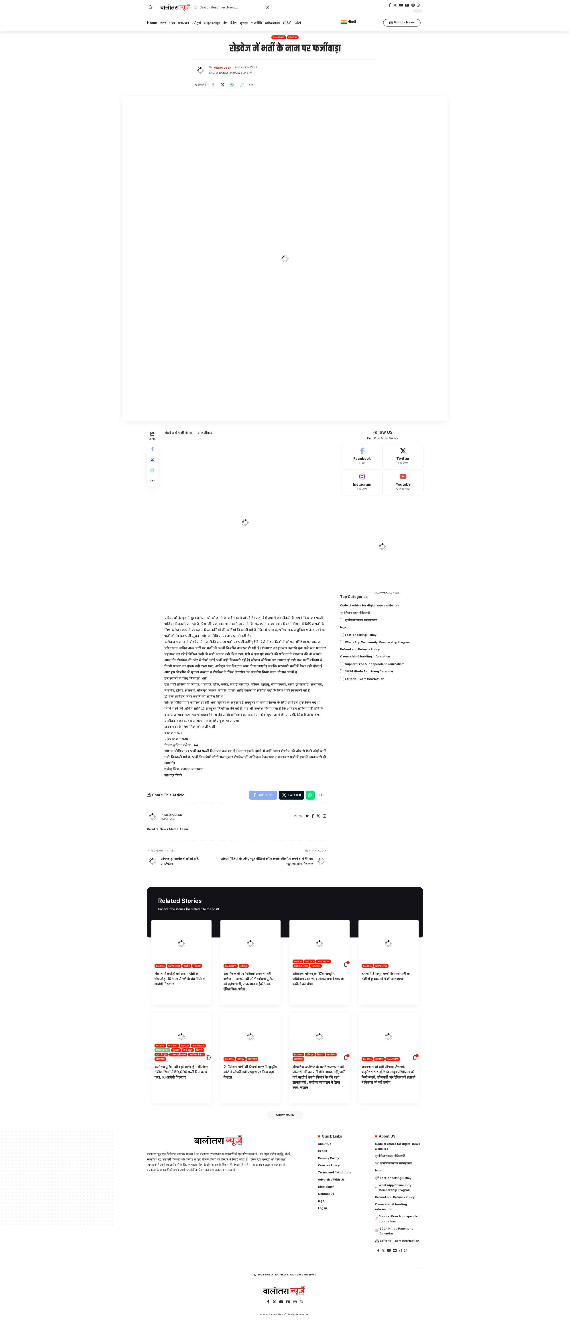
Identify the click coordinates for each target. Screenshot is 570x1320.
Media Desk (222, 67)
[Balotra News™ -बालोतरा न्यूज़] (285, 1291)
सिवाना (197, 966)
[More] (251, 84)
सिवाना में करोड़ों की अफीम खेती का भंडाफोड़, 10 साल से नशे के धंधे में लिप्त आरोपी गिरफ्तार (180, 978)
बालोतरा (331, 1054)
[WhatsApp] (418, 5)
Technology (162, 1050)
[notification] (150, 7)
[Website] (307, 816)
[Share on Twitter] (222, 84)
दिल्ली (199, 1050)
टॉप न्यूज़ (187, 1050)
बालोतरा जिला (301, 966)
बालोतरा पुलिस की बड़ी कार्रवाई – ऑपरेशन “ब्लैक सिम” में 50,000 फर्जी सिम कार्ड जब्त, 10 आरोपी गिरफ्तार (181, 1071)
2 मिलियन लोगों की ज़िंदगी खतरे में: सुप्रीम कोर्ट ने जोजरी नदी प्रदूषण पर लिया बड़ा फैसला (250, 1071)
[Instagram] (413, 5)
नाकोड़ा (298, 961)
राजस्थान (292, 37)
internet (172, 1046)
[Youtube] (403, 482)
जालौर (187, 966)
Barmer (379, 1059)
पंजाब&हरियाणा (178, 1054)
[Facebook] (390, 5)
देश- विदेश (161, 1054)
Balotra (160, 966)
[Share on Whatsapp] (232, 84)
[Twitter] (395, 5)
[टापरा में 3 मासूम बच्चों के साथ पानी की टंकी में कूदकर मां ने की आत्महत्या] (388, 944)
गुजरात (176, 1050)
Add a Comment (246, 67)
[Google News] (407, 5)
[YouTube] (401, 5)
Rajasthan (279, 37)
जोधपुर (243, 966)
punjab (185, 1046)
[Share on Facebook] (212, 84)
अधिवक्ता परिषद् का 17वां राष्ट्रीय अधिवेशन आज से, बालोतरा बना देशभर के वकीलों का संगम (318, 978)
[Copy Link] (241, 84)
